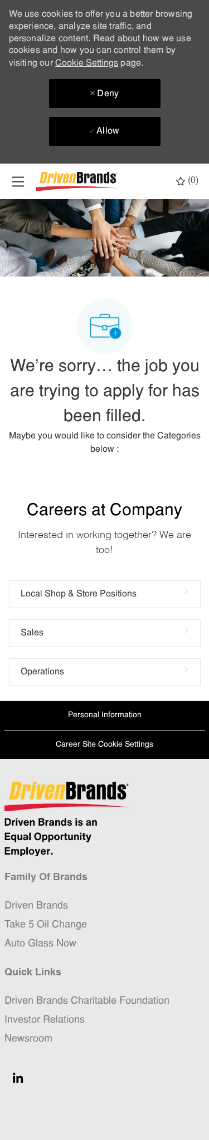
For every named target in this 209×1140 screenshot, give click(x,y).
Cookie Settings (86, 63)
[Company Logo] (78, 181)
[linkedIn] (17, 1077)
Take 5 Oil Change (45, 925)
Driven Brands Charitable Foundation (86, 1001)
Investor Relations (44, 1020)
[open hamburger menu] (18, 182)
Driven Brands (36, 906)
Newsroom (28, 1039)
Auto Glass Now (40, 944)
